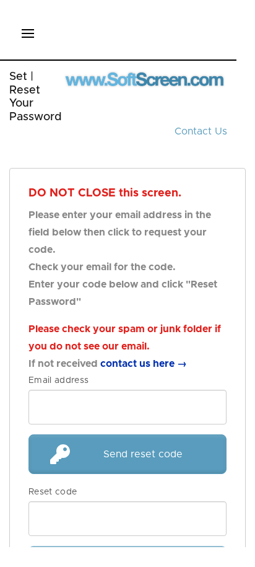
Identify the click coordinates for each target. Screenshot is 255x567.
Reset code (52, 492)
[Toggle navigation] (27, 35)
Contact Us (201, 131)
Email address (58, 380)
